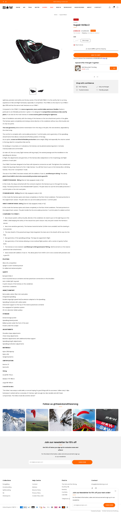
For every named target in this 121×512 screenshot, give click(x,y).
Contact (98, 7)
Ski (3, 493)
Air (24, 7)
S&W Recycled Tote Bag (89, 67)
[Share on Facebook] (94, 77)
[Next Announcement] (78, 2)
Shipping (84, 33)
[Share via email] (97, 77)
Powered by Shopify (96, 511)
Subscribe (109, 505)
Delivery (34, 487)
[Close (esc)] (115, 491)
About (89, 7)
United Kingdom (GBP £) (9, 507)
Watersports (6, 496)
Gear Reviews (79, 7)
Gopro (44, 7)
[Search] (117, 7)
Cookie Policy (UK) (37, 496)
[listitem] (60, 1)
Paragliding (6, 484)
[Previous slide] (6, 52)
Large (76, 40)
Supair (75, 22)
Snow (18, 7)
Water (37, 7)
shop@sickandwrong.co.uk (99, 484)
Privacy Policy (36, 493)
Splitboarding (7, 490)
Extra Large (85, 40)
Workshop (68, 7)
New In (58, 7)
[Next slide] (67, 52)
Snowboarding (7, 487)
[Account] (110, 7)
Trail (30, 7)
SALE (51, 7)
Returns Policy (36, 490)
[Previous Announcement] (43, 2)
